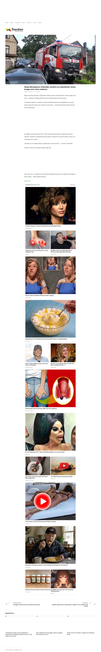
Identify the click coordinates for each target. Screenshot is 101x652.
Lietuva (6, 22)
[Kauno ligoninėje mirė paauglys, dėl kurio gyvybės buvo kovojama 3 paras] (50, 623)
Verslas (34, 22)
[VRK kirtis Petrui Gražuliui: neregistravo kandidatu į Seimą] (81, 623)
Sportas (39, 22)
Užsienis (12, 22)
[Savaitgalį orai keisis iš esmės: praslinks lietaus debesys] (9, 604)
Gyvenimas (29, 22)
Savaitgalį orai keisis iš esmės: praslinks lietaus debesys (26, 604)
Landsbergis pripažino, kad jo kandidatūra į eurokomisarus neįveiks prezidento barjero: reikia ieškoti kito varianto (18, 634)
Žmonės (23, 22)
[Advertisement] (50, 10)
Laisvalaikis (17, 22)
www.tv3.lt (27, 181)
